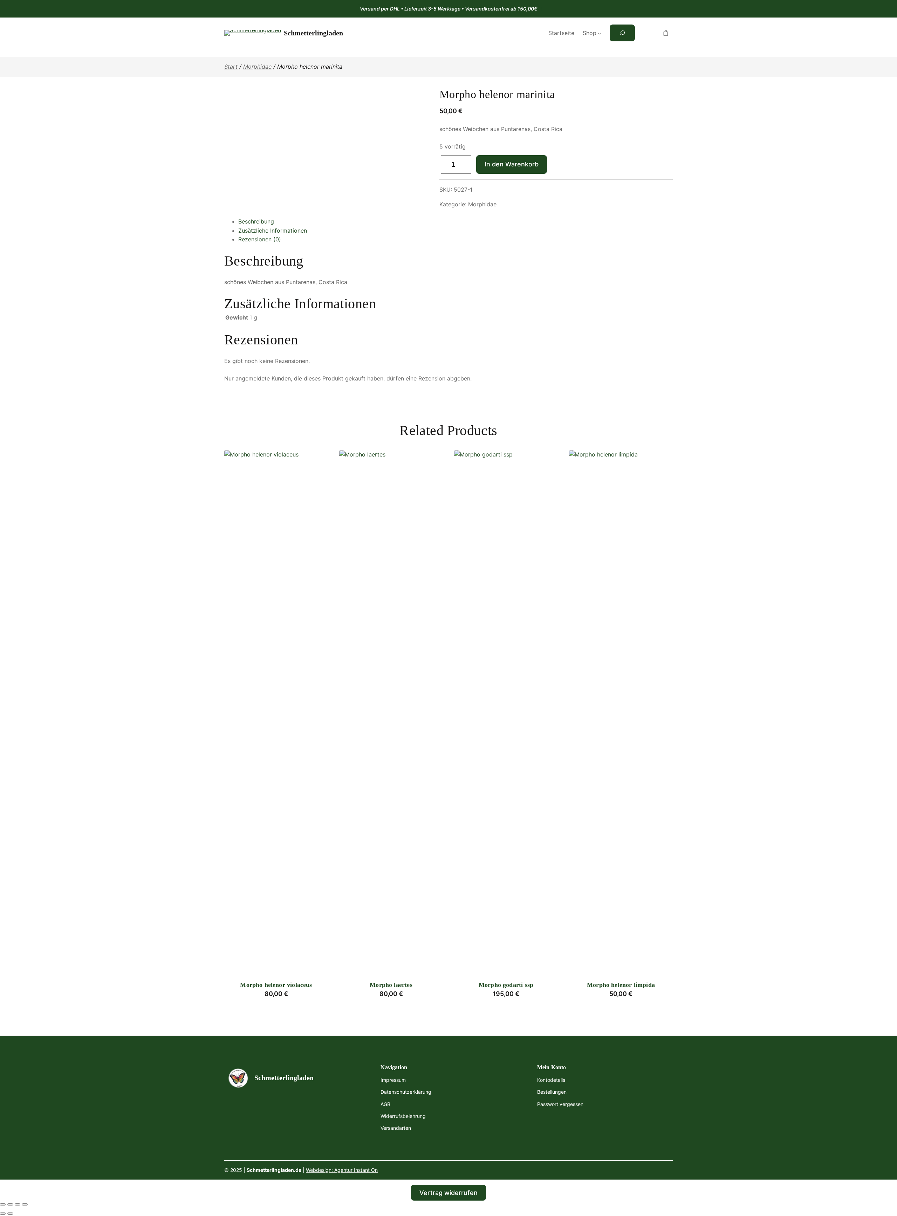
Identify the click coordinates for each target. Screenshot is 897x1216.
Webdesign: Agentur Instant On (342, 1170)
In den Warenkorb (512, 164)
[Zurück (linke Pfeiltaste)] (3, 1213)
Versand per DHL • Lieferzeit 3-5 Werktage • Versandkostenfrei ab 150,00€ (448, 9)
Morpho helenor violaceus (276, 984)
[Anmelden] (646, 32)
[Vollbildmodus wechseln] (10, 1204)
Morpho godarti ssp (506, 984)
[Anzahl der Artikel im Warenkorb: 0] (666, 33)
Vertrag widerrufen (448, 1192)
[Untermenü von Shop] (599, 33)
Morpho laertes (391, 984)
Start (231, 66)
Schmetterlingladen (313, 33)
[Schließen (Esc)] (25, 1204)
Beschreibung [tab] (256, 221)
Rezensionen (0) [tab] (259, 239)
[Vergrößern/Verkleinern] (3, 1204)
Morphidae (257, 66)
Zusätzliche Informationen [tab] (272, 230)
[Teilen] (17, 1204)
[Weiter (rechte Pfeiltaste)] (10, 1213)
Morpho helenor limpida (621, 984)
